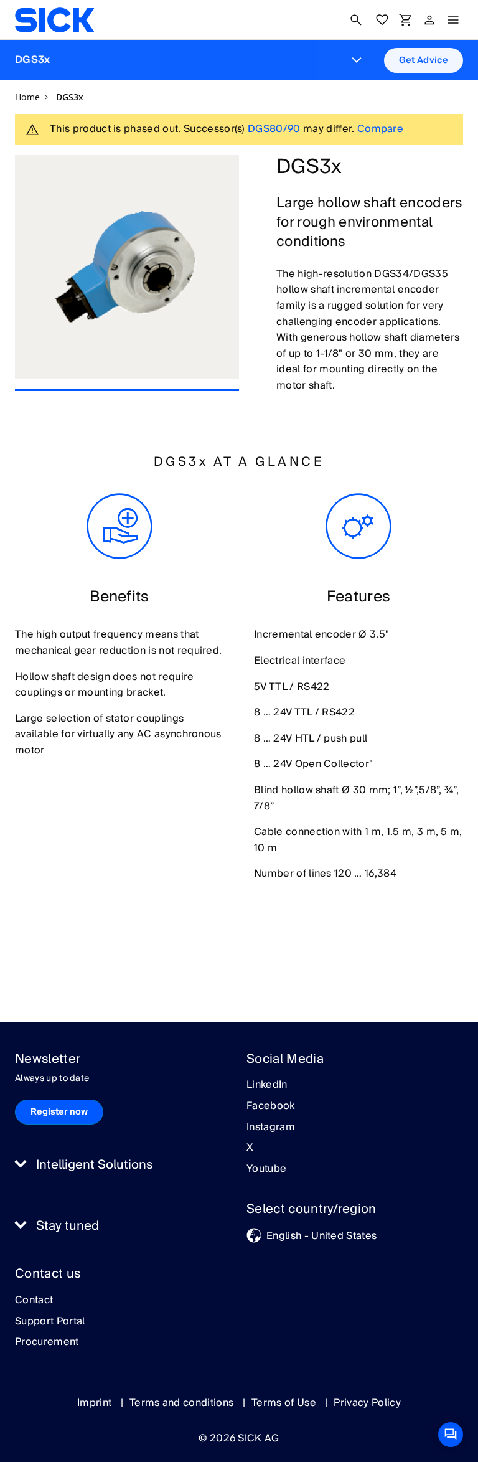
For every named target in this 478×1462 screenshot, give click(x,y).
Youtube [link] (266, 1169)
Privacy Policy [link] (367, 1403)
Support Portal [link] (50, 1322)
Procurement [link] (47, 1342)
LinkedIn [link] (267, 1085)
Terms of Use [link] (285, 1403)
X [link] (249, 1148)
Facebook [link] (270, 1106)
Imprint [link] (96, 1403)
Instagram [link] (270, 1128)
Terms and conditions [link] (183, 1403)
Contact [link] (34, 1301)
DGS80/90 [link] (274, 129)
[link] (54, 19)
